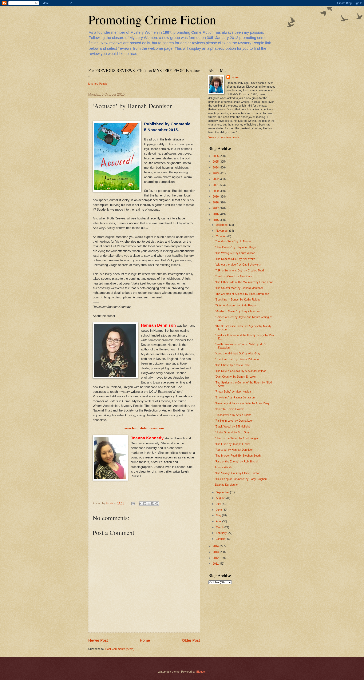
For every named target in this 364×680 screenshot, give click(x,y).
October (221, 236)
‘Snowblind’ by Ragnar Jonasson (235, 397)
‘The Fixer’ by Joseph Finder (232, 444)
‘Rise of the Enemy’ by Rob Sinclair (236, 461)
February (222, 532)
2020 (216, 190)
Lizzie (234, 77)
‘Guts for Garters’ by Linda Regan (235, 305)
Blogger (200, 671)
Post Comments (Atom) (119, 649)
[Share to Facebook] (153, 503)
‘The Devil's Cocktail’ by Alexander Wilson (240, 371)
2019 (216, 196)
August (220, 498)
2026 (216, 156)
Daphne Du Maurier (226, 484)
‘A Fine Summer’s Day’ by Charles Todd (239, 270)
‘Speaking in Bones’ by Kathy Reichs (237, 299)
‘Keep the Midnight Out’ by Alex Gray (237, 353)
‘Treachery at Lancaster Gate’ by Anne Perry (242, 403)
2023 (216, 173)
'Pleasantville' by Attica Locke (233, 415)
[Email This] (141, 503)
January (221, 538)
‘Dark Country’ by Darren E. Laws (235, 376)
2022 (216, 179)
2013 (216, 552)
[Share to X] (149, 503)
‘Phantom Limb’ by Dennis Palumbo (237, 359)
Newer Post (98, 640)
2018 (216, 202)
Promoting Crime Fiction (152, 19)
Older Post (191, 640)
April (219, 521)
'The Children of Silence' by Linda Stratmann (242, 293)
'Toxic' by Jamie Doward (229, 409)
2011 (216, 563)
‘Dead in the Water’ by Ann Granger (236, 438)
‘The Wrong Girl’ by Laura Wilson (235, 253)
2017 (216, 208)
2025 (216, 161)
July (219, 503)
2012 (216, 558)
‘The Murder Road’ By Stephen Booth (238, 455)
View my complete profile (223, 137)
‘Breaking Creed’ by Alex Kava (233, 276)
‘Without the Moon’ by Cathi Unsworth (238, 264)
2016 (216, 214)
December (222, 224)
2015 (216, 220)
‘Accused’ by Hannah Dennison (234, 449)
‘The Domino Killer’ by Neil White (235, 259)
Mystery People (97, 83)
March (220, 527)
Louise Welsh (223, 467)
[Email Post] (133, 503)
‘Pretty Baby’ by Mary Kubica (233, 391)
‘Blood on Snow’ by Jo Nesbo (233, 241)
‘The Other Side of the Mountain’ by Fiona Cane (244, 282)
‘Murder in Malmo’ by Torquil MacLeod (238, 311)
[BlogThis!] (145, 503)
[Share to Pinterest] (157, 503)
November (222, 230)
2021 (216, 185)
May (219, 515)
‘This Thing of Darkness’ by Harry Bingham (241, 479)
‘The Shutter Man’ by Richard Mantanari (239, 288)
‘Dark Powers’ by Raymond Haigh (235, 247)
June (219, 509)
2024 (216, 167)
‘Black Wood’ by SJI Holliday (232, 426)
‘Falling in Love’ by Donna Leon (234, 420)
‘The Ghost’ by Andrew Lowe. (233, 365)
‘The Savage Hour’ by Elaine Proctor (237, 473)
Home (145, 640)
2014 (216, 546)
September (223, 492)
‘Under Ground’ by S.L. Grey (232, 432)
